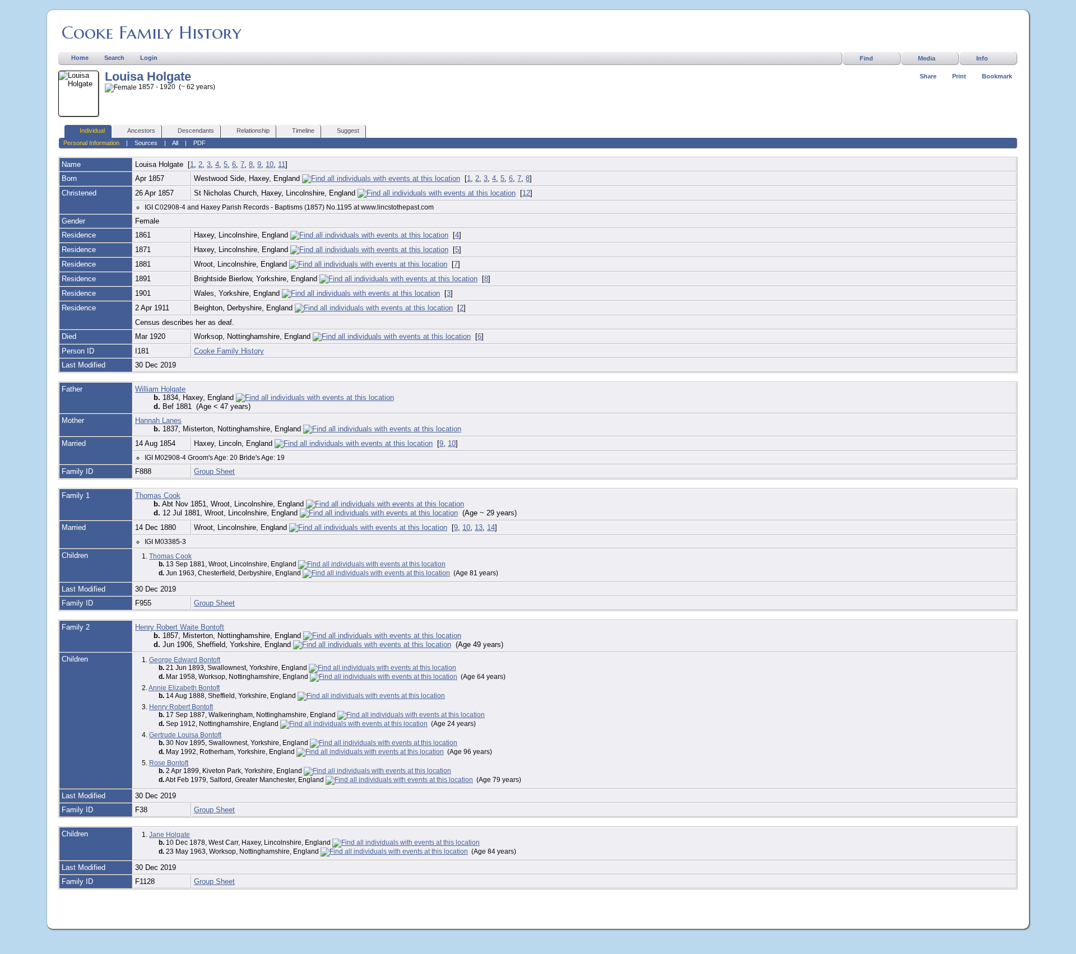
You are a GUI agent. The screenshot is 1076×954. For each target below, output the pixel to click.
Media (926, 58)
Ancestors (141, 130)
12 (526, 193)
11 (281, 164)
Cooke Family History (152, 32)
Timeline (303, 130)
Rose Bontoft (168, 763)
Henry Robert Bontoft (181, 707)
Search (114, 57)
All (175, 142)
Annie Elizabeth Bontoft (184, 688)
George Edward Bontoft (184, 660)
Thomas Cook (157, 495)
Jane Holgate (169, 835)
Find (866, 58)
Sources (145, 142)
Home (80, 57)
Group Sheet (214, 471)
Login (148, 57)
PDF (199, 142)
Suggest (348, 130)
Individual (92, 130)
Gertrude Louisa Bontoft (185, 735)
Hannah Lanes (158, 420)
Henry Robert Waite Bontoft (179, 627)
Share (928, 76)
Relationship (253, 130)
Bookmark (997, 76)
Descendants (196, 130)
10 (269, 164)
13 (479, 527)
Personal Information (91, 142)
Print (959, 76)
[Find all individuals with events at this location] (381, 178)
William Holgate (160, 389)
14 (491, 527)
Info (982, 58)
